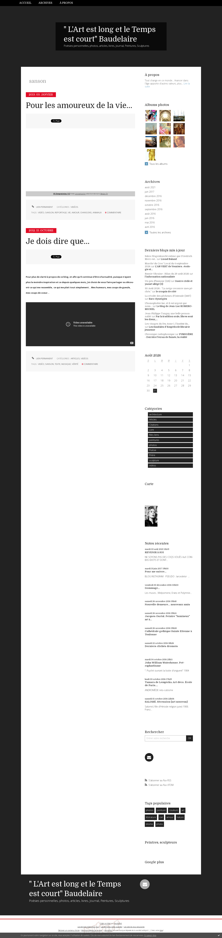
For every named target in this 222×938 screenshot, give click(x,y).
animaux (97, 212)
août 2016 (150, 213)
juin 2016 (149, 218)
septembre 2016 (153, 209)
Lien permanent (44, 206)
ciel (161, 817)
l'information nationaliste (160, 276)
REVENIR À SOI (154, 552)
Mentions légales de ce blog (91, 930)
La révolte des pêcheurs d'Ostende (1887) (168, 296)
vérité (75, 364)
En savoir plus (150, 935)
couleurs (173, 810)
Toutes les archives (160, 232)
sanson (49, 212)
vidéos (74, 206)
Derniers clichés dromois (161, 646)
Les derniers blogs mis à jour (88, 927)
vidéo (41, 212)
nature (180, 817)
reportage (61, 212)
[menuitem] (27, 3)
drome (149, 824)
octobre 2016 (152, 205)
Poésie (152, 450)
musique (66, 364)
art (183, 810)
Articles (75, 358)
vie (69, 212)
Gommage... (152, 588)
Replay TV (104, 193)
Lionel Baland (169, 259)
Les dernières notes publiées (111, 927)
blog (161, 930)
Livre (151, 429)
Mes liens (154, 434)
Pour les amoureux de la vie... (79, 105)
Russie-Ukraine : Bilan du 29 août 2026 (167, 273)
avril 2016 (150, 226)
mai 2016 (150, 222)
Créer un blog (105, 923)
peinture (161, 810)
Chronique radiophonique (160, 334)
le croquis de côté (166, 291)
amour (75, 212)
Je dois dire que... (58, 241)
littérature (151, 817)
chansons (86, 212)
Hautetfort (118, 923)
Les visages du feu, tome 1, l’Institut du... (167, 323)
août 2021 (150, 187)
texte (57, 364)
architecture (155, 414)
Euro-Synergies (158, 299)
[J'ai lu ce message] (218, 935)
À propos (66, 2)
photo (159, 824)
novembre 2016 (153, 200)
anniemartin (80, 193)
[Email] (149, 757)
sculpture (154, 460)
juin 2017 (149, 191)
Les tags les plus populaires (134, 927)
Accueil (25, 2)
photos (153, 445)
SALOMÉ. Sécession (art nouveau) (166, 701)
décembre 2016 (153, 196)
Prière (152, 455)
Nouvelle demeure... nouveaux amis (167, 604)
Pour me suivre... (155, 571)
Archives (45, 2)
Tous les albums (159, 163)
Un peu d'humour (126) (157, 281)
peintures (154, 440)
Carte (149, 484)
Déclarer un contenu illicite (68, 930)
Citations (153, 424)
